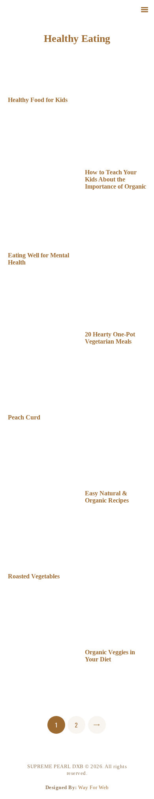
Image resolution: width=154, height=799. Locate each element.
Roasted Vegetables (34, 576)
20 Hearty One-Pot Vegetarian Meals (110, 338)
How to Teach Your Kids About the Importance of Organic (115, 179)
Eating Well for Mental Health (38, 259)
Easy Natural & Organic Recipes (107, 497)
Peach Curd (24, 417)
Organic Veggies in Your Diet (110, 656)
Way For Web (93, 787)
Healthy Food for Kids (38, 99)
